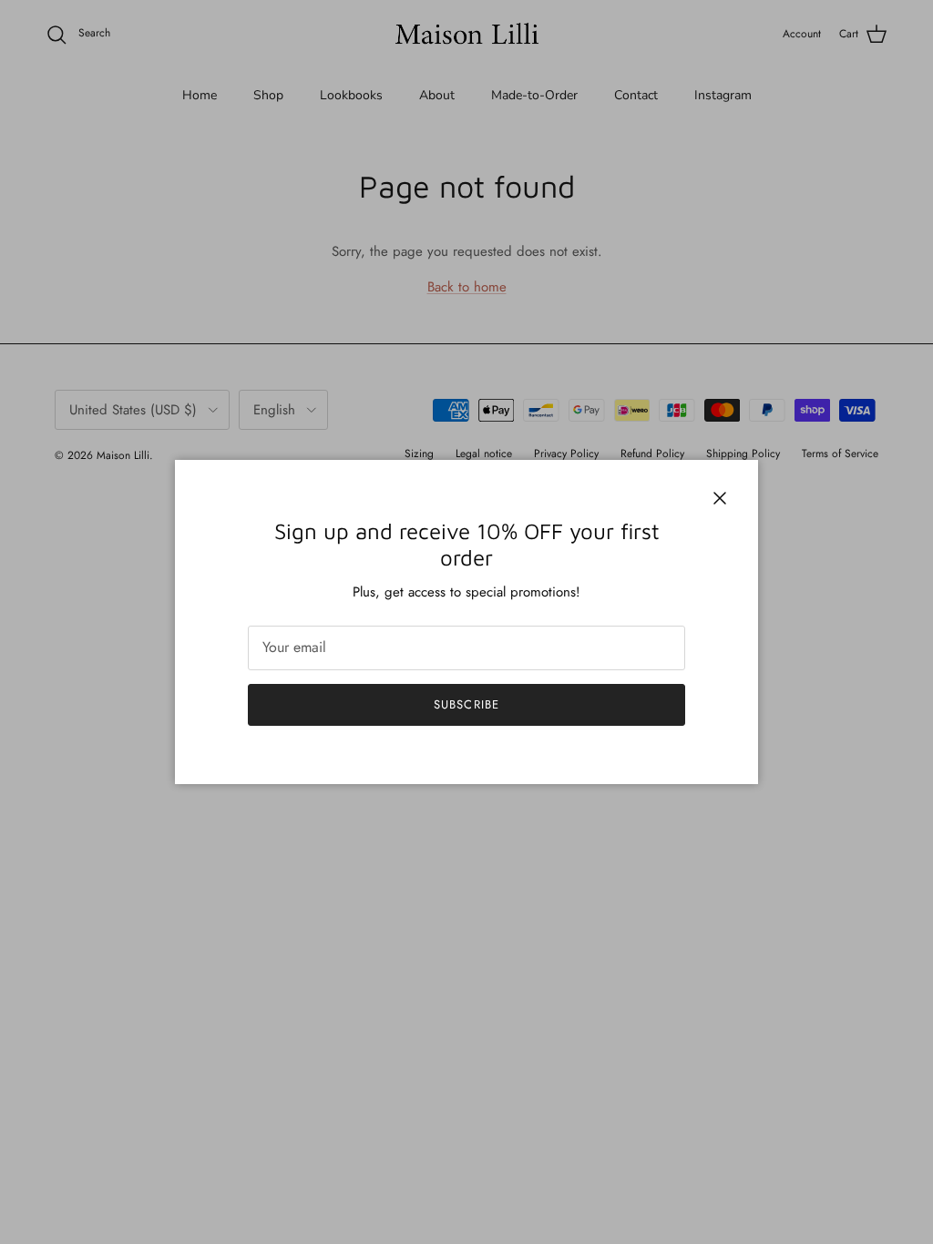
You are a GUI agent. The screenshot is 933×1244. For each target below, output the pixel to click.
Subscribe (466, 704)
